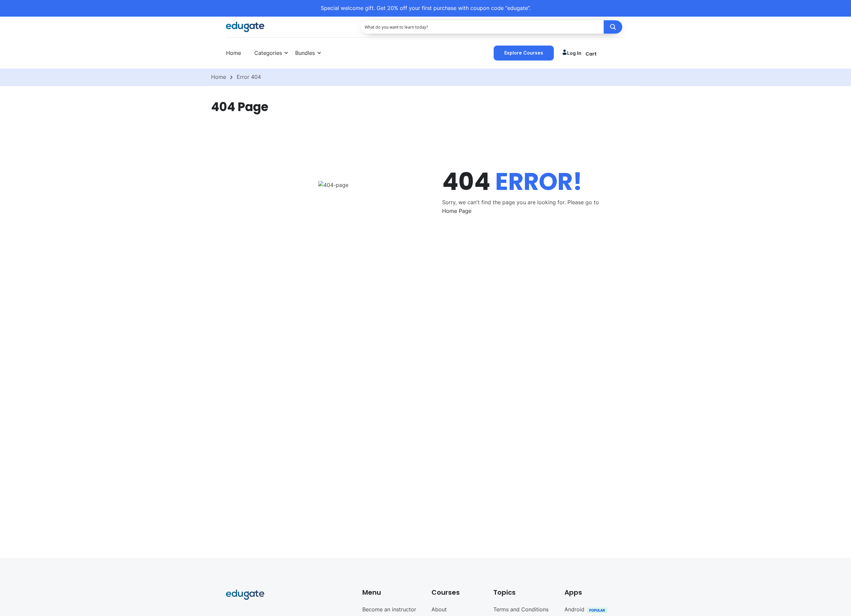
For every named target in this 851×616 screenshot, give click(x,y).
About (439, 609)
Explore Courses (523, 53)
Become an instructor (389, 609)
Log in (574, 53)
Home (233, 53)
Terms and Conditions (520, 609)
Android (574, 609)
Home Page (456, 211)
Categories (268, 53)
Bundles (305, 53)
